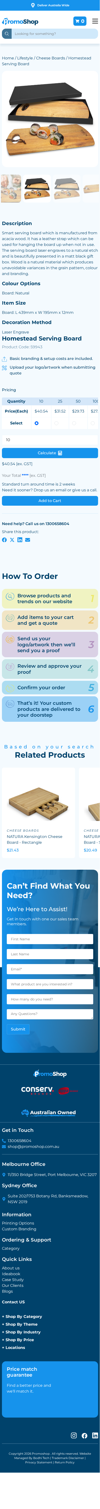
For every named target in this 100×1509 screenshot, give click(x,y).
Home (8, 58)
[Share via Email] (27, 540)
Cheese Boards (50, 58)
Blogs (7, 1291)
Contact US (13, 1302)
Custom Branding (19, 1229)
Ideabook (11, 1274)
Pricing (9, 389)
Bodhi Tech (41, 1458)
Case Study (13, 1279)
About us (11, 1268)
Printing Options (18, 1223)
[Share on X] (12, 540)
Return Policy (65, 1462)
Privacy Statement (38, 1462)
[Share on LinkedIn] (19, 540)
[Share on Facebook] (4, 540)
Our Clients (12, 1285)
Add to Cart (49, 500)
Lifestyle (25, 58)
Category (11, 1248)
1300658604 (19, 1140)
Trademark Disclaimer (68, 1458)
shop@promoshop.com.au (33, 1146)
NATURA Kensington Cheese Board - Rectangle (34, 839)
